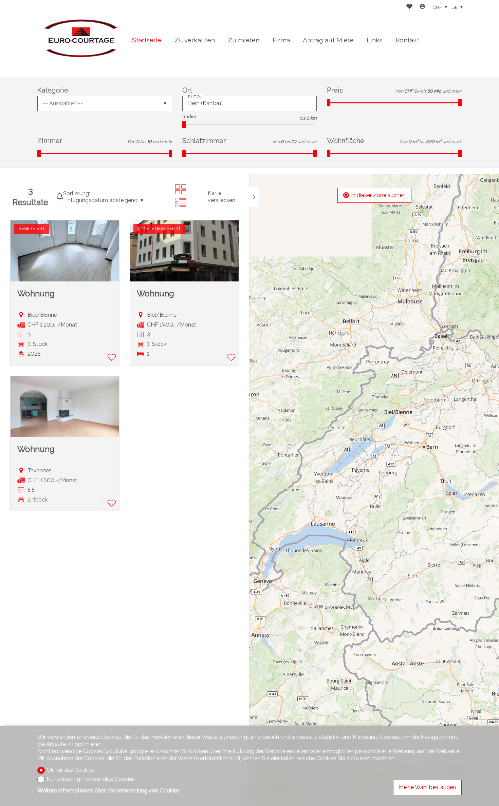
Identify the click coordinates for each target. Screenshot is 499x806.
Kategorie (52, 90)
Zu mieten (243, 40)
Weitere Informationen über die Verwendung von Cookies (108, 790)
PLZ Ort (195, 96)
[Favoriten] (409, 7)
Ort (187, 90)
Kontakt (407, 40)
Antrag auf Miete (328, 40)
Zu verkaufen (194, 40)
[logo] (79, 38)
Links (375, 40)
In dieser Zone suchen (378, 195)
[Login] (422, 7)
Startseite (146, 40)
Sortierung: (76, 193)
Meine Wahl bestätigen (427, 787)
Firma (281, 40)
